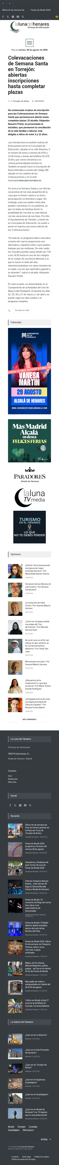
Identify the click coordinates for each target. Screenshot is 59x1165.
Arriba (44, 1139)
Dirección (12, 782)
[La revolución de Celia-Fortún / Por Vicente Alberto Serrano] (15, 608)
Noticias (43, 915)
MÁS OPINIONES (29, 719)
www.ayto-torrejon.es (30, 180)
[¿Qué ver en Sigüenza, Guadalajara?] (15, 1083)
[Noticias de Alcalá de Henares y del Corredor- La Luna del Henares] (29, 29)
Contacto (15, 1157)
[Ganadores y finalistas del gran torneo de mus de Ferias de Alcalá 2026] (15, 868)
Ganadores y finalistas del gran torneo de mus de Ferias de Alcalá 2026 (36, 865)
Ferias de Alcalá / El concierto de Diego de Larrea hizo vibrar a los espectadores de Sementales (38, 905)
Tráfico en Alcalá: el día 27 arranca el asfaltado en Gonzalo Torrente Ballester (37, 1003)
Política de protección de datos (24, 1159)
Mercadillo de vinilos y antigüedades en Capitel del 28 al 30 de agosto (37, 984)
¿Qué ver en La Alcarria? (36, 1035)
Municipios (28, 1130)
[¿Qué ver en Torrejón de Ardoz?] (15, 1069)
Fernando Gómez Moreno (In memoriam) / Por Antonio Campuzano (38, 587)
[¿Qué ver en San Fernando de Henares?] (15, 1054)
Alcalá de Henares (32, 853)
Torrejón (21, 1126)
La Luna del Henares (26, 1147)
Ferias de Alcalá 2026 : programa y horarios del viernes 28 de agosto (42, 10)
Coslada (33, 1126)
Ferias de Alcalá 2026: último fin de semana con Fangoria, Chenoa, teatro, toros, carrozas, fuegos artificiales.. (38, 947)
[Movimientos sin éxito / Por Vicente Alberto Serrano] (15, 667)
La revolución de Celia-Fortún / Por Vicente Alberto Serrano (37, 605)
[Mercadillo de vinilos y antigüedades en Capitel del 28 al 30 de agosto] (15, 987)
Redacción (13, 779)
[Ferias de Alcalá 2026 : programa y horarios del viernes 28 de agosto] (15, 849)
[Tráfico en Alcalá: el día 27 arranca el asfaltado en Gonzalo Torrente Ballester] (15, 1006)
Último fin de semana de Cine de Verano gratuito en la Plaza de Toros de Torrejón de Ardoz (14, 10)
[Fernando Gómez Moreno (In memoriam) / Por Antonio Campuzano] (15, 590)
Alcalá (11, 1126)
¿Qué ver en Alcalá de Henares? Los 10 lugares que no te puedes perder (36, 1112)
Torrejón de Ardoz (21, 101)
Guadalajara (13, 1130)
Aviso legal (26, 1157)
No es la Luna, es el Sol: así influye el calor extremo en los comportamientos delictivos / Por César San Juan (37, 646)
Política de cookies (41, 1157)
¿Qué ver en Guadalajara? (36, 1094)
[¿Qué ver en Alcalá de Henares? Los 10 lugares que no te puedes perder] (15, 1113)
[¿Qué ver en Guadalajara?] (15, 1098)
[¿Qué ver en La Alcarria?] (15, 1039)
